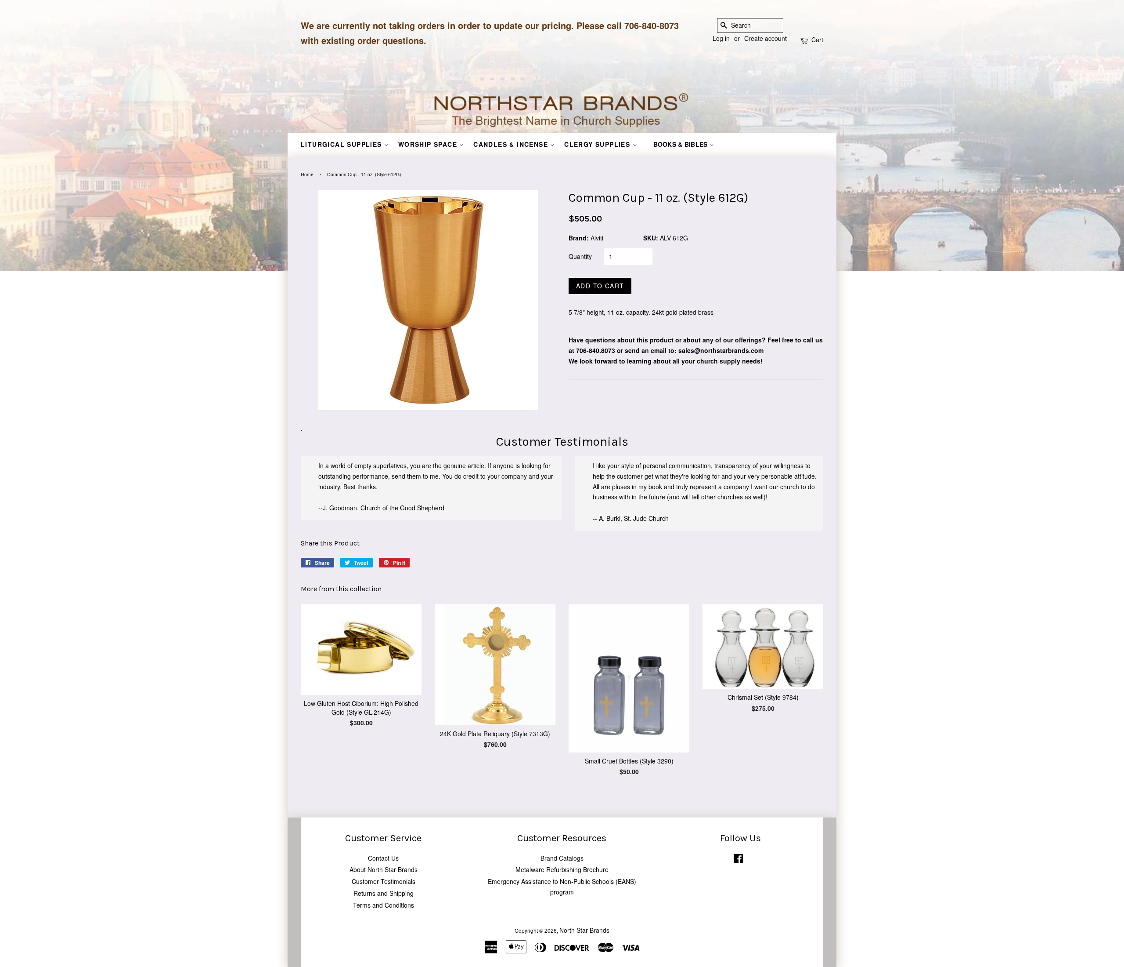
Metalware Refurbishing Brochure (562, 869)
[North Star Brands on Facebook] (738, 860)
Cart (817, 39)
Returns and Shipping (383, 893)
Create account (765, 38)
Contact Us (383, 858)
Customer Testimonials (383, 881)
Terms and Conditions (383, 905)
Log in (721, 38)
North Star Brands (584, 930)
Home (307, 174)
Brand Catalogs (562, 858)
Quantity (580, 256)
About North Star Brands (383, 869)
